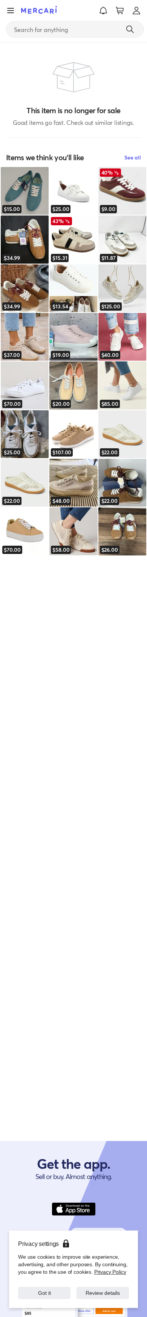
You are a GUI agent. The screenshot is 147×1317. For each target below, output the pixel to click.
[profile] (136, 10)
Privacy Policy (110, 1271)
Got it (44, 1292)
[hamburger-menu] (10, 10)
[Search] (130, 29)
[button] (103, 10)
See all (132, 157)
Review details (103, 1292)
